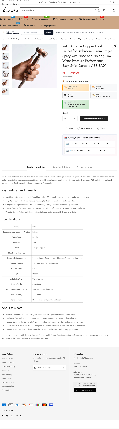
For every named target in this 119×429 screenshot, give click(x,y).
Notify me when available (94, 118)
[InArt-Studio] (10, 10)
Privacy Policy (7, 358)
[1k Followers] (7, 415)
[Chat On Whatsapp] (21, 415)
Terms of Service (8, 362)
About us (5, 370)
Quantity (65, 113)
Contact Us (6, 390)
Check (48, 32)
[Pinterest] (3, 415)
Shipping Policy (8, 386)
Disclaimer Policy (8, 366)
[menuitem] (23, 19)
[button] (108, 10)
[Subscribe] (63, 367)
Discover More (75, 2)
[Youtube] (17, 415)
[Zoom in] (51, 48)
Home (4, 39)
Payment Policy (8, 382)
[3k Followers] (12, 415)
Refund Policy (7, 378)
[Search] (95, 10)
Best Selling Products (18, 39)
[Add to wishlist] (114, 46)
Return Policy (7, 374)
